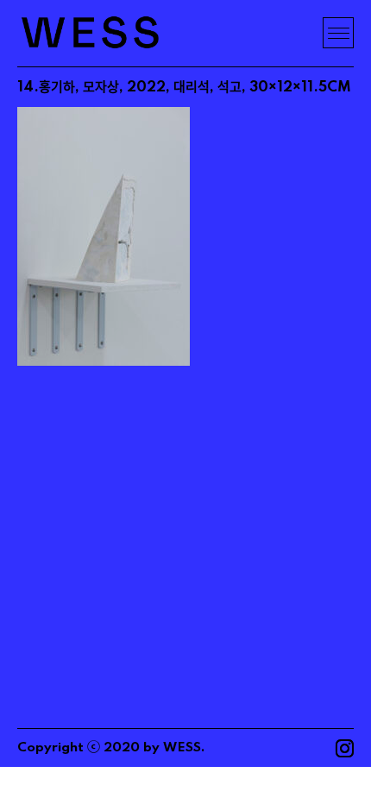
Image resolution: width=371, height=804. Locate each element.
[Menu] (338, 32)
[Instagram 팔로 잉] (344, 749)
